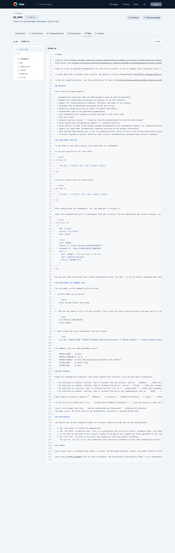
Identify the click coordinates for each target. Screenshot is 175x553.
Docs (136, 4)
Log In (156, 4)
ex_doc (18, 17)
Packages (113, 4)
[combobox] (59, 4)
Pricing (126, 4)
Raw (158, 41)
